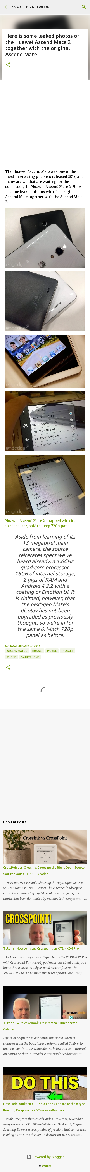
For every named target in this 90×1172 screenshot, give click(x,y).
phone (11, 657)
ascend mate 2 (17, 650)
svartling (47, 1166)
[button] (7, 65)
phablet (68, 650)
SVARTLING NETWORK (30, 7)
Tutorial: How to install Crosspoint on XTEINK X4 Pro (41, 948)
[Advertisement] (45, 120)
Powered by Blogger (47, 1157)
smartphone (30, 657)
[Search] (84, 7)
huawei (37, 650)
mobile (52, 650)
